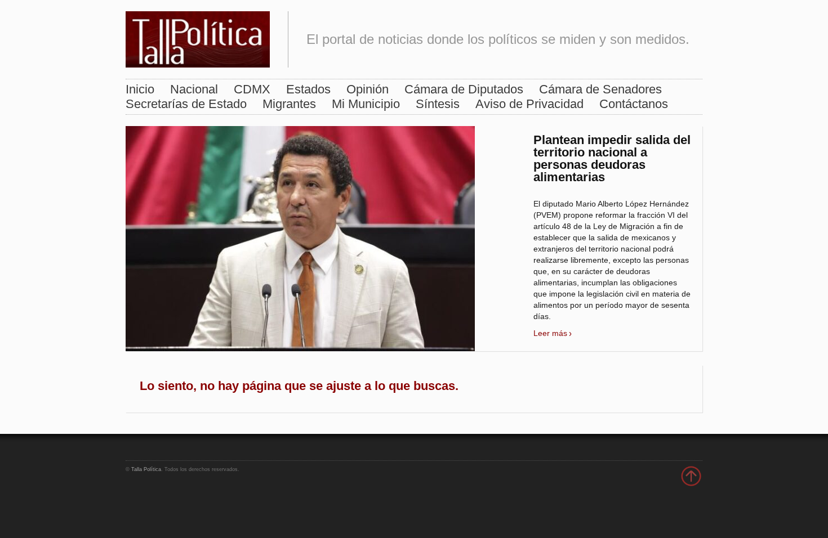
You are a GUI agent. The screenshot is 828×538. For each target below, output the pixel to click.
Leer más (550, 333)
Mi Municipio (366, 104)
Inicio (140, 89)
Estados (308, 89)
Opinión (367, 89)
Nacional (194, 89)
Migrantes (289, 104)
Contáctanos (633, 104)
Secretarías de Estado (186, 104)
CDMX (252, 89)
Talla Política (146, 469)
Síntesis (438, 104)
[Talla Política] (198, 37)
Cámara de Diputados (463, 89)
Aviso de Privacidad (529, 104)
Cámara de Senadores (600, 89)
